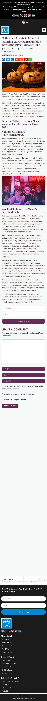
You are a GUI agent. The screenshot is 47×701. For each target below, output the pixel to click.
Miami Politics (6, 643)
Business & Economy (9, 664)
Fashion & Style (7, 673)
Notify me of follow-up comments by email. (18, 394)
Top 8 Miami (6, 649)
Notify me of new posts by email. (15, 400)
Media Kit (5, 691)
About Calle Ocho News (10, 681)
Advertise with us (8, 688)
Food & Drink (6, 667)
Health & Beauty (7, 670)
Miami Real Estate (8, 646)
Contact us (6, 685)
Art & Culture (6, 660)
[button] (44, 30)
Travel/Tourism (7, 652)
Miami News (18, 55)
